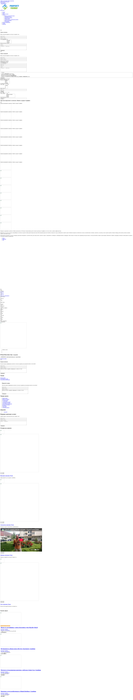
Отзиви (3, 23)
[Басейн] (10, 97)
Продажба (2, 295)
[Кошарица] (7, 83)
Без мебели (4, 405)
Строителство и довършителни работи (11, 19)
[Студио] (6, 85)
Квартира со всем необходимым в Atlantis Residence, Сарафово (18, 691)
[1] (6, 86)
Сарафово (2, 293)
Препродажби (2, 377)
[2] (6, 87)
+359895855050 (3, 356)
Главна (3, 12)
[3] (6, 88)
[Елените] (7, 82)
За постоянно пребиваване (5, 379)
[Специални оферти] (10, 94)
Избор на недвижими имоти (10, 15)
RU (2, 10)
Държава (2, 79)
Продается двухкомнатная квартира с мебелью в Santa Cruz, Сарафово (21, 670)
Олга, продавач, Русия (5, 604)
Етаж (1, 93)
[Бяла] (7, 81)
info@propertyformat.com (4, 1)
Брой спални (2, 88)
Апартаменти (6, 295)
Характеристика (3, 97)
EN (3, 10)
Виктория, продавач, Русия (6, 475)
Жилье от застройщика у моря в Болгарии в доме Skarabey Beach (19, 627)
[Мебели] (10, 95)
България (2, 629)
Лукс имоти (4, 406)
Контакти (4, 24)
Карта (3, 238)
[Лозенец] (9, 42)
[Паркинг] (10, 96)
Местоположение (3, 43)
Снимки (2, 73)
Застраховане (7, 21)
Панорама (4, 239)
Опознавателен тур (8, 16)
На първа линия (5, 400)
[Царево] (9, 43)
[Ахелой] (9, 41)
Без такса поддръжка (6, 404)
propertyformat (2, 2)
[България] (9, 40)
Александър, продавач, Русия (7, 524)
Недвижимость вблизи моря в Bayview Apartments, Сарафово (18, 648)
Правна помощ (7, 18)
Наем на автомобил (8, 20)
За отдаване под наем (4, 378)
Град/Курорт (2, 83)
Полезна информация (6, 22)
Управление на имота (8, 17)
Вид (1, 92)
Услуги (3, 14)
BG (1, 10)
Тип (1, 39)
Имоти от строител (5, 399)
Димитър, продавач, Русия (6, 555)
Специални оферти (5, 407)
